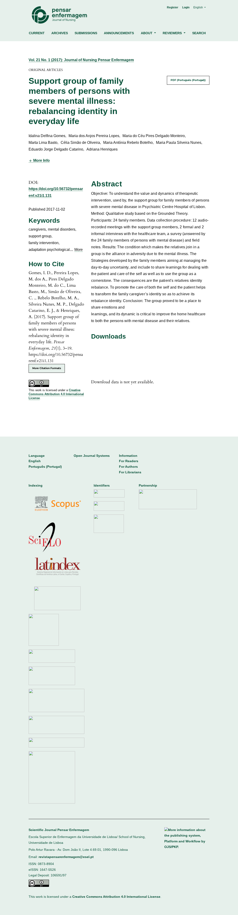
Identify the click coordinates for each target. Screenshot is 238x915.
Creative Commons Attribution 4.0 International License (56, 394)
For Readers (128, 461)
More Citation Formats (46, 368)
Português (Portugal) (45, 466)
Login (185, 7)
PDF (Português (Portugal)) (188, 80)
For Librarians (130, 472)
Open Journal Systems (92, 456)
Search (199, 33)
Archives (59, 33)
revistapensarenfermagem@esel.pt (66, 857)
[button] (39, 160)
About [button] (147, 33)
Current (37, 33)
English (35, 461)
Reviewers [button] (173, 33)
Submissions (86, 33)
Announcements (119, 33)
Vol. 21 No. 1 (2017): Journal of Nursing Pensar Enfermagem (81, 60)
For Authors (128, 466)
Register (172, 7)
